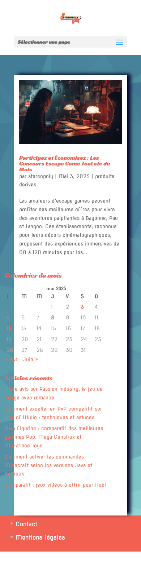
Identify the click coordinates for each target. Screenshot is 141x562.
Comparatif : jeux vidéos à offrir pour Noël (55, 485)
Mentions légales (40, 537)
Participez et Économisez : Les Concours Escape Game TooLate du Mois (64, 163)
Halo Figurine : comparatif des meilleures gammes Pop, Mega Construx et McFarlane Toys (54, 436)
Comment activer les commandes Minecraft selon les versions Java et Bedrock (48, 465)
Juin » (30, 359)
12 (9, 328)
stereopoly (40, 176)
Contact (26, 524)
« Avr (11, 359)
